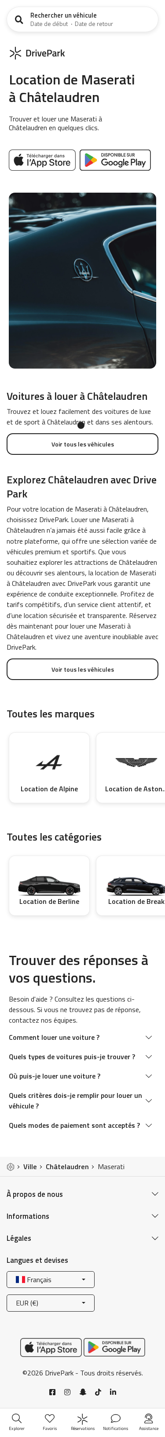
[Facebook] (52, 1392)
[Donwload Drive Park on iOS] (43, 159)
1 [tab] (80, 425)
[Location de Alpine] (49, 762)
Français (38, 1279)
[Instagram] (67, 1392)
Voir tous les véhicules (82, 444)
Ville (30, 1166)
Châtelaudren (67, 1166)
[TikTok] (98, 1392)
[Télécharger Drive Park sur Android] (115, 159)
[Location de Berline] (49, 880)
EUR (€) (27, 1303)
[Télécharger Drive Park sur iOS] (51, 1346)
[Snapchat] (82, 1392)
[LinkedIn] (113, 1392)
